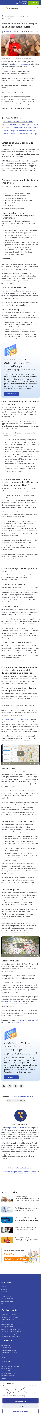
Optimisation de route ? (8, 1315)
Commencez (11, 394)
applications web (10, 1001)
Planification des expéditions (22, 1096)
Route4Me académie (7, 1299)
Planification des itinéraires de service (13, 1322)
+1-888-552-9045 (20, 3)
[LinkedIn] (9, 1086)
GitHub (3, 1355)
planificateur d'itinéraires (18, 1128)
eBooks (3, 1378)
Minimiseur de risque (21, 1197)
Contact (3, 1303)
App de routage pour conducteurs (11, 1331)
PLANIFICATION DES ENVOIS (16, 1101)
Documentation (6, 1347)
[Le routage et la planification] (7, 1230)
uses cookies (15, 1386)
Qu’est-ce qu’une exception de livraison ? (18, 121)
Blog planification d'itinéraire (10, 1366)
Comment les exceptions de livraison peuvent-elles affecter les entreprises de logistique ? (21, 127)
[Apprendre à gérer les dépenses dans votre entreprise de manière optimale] (7, 1219)
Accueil (3, 1287)
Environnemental (6, 1296)
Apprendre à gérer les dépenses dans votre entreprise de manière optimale (26, 1219)
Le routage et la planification (24, 1229)
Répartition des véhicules (22, 1238)
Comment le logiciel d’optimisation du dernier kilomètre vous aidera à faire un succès (19, 1173)
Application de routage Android (10, 1336)
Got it (20, 1406)
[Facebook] (3, 1086)
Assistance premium (7, 1301)
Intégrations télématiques (9, 1352)
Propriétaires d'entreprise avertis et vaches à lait (26, 1217)
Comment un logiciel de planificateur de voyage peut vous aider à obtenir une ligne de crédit (27, 1200)
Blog (2, 16)
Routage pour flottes (7, 1327)
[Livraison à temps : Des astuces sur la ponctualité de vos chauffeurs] (7, 1240)
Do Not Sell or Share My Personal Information (20, 1401)
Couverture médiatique (8, 1376)
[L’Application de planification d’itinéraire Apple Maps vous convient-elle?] (7, 1209)
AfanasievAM (7, 32)
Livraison (18, 1207)
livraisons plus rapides (21, 64)
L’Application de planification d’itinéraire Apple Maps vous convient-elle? (27, 1209)
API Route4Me (5, 1345)
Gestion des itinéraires (8, 1324)
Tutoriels (4, 1357)
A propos (4, 1289)
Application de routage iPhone (10, 1334)
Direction (4, 1291)
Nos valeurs (5, 1294)
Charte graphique (6, 1368)
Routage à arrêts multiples (9, 1317)
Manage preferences (20, 1411)
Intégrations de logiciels (8, 1350)
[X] (15, 1086)
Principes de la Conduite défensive (19, 1168)
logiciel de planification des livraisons (17, 719)
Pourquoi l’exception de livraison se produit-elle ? (21, 124)
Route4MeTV (5, 1371)
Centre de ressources (8, 1373)
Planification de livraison (8, 1319)
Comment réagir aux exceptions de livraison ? (19, 131)
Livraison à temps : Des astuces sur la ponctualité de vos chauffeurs (26, 1240)
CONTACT (33, 3)
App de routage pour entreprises (11, 1329)
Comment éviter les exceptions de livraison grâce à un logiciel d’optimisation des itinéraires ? (21, 134)
